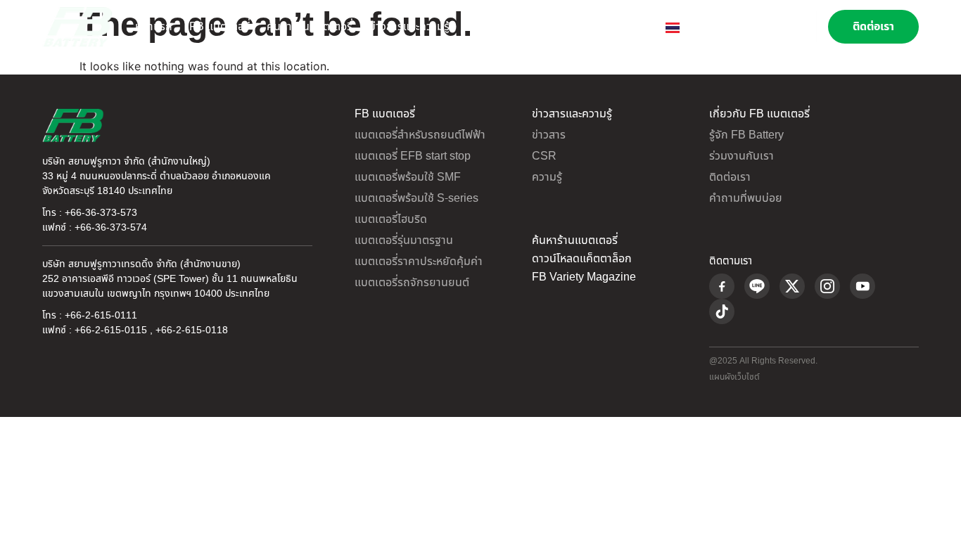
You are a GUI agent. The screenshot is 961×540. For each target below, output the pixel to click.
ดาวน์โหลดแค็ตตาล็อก (582, 258)
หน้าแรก (153, 26)
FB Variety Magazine (584, 277)
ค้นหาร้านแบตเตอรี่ (309, 26)
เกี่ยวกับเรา (492, 26)
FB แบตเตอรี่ (219, 26)
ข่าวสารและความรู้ (409, 26)
